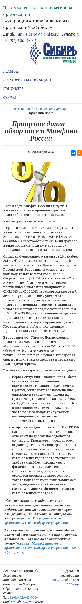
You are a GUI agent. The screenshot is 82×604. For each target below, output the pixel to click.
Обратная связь (15, 589)
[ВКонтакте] (73, 153)
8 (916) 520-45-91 (20, 40)
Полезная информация (51, 109)
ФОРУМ (9, 97)
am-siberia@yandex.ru (38, 34)
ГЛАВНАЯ (11, 71)
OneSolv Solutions (64, 580)
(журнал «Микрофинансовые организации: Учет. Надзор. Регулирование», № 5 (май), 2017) (40, 548)
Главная (23, 109)
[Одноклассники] (79, 153)
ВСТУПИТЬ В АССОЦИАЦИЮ (27, 80)
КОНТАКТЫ (13, 89)
